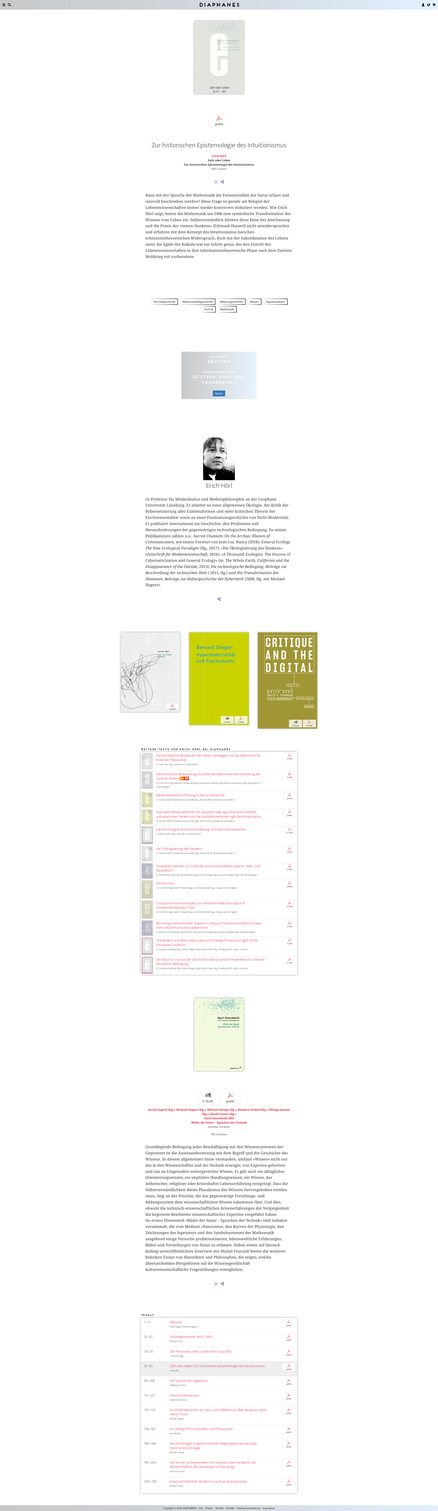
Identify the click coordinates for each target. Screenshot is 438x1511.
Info (201, 1508)
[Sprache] (428, 5)
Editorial (175, 1322)
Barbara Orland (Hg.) (252, 1109)
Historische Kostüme (184, 1395)
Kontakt (230, 1508)
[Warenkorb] (434, 5)
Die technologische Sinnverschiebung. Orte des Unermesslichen (201, 829)
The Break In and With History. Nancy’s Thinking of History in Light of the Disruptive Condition (207, 942)
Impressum (269, 1508)
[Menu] (3, 5)
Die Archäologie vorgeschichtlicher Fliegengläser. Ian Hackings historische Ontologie (213, 1446)
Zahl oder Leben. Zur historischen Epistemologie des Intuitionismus (217, 1366)
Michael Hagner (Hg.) (191, 1109)
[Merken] (216, 182)
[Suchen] (9, 5)
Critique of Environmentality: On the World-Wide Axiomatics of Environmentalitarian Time (200, 905)
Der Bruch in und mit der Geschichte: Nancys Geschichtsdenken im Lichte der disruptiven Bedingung (210, 962)
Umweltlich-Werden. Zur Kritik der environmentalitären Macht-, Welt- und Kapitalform (208, 868)
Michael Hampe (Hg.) (221, 1109)
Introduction (165, 883)
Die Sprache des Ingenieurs (189, 1381)
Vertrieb (219, 1508)
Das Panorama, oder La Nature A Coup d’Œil (200, 1351)
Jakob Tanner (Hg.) (223, 1114)
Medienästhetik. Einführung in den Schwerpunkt (190, 795)
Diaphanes (219, 5)
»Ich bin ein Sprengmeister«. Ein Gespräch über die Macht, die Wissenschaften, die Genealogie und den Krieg (213, 1465)
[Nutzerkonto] (423, 5)
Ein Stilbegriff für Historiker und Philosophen (201, 1429)
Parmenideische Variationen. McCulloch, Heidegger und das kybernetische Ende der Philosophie (208, 758)
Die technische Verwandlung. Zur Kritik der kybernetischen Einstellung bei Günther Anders (208, 776)
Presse (209, 1508)
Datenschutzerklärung (248, 1508)
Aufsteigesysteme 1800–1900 (191, 1337)
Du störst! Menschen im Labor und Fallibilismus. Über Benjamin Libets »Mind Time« (218, 1412)
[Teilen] (222, 182)
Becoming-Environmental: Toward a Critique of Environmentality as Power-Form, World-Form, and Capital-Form (209, 925)
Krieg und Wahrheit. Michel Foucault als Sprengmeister (208, 1481)
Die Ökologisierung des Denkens (179, 849)
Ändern (219, 393)
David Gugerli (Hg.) (161, 1109)
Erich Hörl (219, 156)
